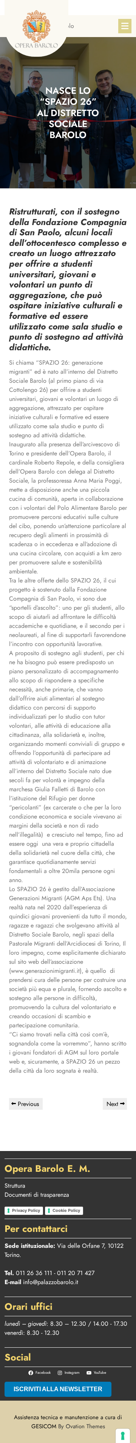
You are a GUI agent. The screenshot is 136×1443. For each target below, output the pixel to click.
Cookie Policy (66, 1210)
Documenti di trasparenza (37, 1194)
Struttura (15, 1185)
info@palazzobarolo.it (50, 1282)
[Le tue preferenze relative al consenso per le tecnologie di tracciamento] (123, 1436)
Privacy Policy (26, 1210)
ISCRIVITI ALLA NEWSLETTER (58, 1389)
